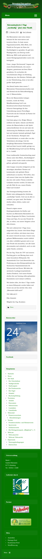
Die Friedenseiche (15, 388)
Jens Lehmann (27, 32)
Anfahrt (11, 400)
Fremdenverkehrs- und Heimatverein (21, 422)
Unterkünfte (13, 410)
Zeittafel (11, 393)
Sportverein (12, 425)
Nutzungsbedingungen (16, 442)
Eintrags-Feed (12, 540)
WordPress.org (13, 545)
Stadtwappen (13, 386)
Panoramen (12, 403)
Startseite (11, 374)
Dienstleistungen (15, 418)
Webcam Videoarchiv (16, 437)
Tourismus (11, 398)
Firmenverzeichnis (15, 415)
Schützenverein (14, 427)
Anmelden (11, 538)
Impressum (11, 440)
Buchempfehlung (14, 396)
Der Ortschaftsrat (14, 381)
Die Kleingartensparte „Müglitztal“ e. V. (22, 430)
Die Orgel (12, 391)
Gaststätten (12, 408)
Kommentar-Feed (13, 543)
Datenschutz (13, 445)
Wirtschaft (11, 413)
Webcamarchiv (14, 435)
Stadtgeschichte (14, 383)
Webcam (11, 432)
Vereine (10, 420)
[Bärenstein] (21, 8)
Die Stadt (11, 378)
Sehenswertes (13, 405)
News (11, 307)
